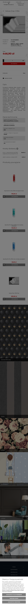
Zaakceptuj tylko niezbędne (14, 594)
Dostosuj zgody (14, 598)
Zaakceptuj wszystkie (14, 602)
